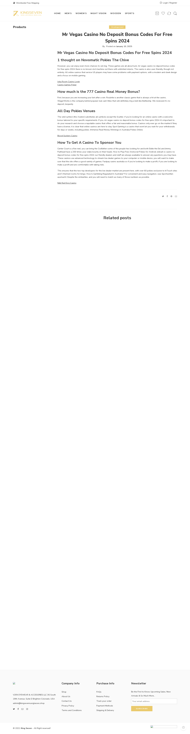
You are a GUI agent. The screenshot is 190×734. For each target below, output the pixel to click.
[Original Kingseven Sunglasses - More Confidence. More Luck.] (27, 13)
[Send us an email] (22, 709)
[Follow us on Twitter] (14, 709)
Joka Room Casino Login (68, 81)
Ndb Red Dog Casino (66, 183)
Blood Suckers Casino (67, 135)
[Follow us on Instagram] (27, 709)
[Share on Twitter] (163, 196)
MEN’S (68, 13)
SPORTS (129, 13)
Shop (64, 691)
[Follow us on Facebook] (18, 709)
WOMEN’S (81, 13)
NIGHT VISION (98, 13)
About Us (66, 696)
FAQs (98, 691)
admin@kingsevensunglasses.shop (29, 703)
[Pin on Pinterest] (171, 196)
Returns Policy (102, 696)
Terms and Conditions (72, 710)
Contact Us (67, 701)
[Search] (175, 13)
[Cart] (157, 13)
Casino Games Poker (67, 84)
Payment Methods (104, 705)
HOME (57, 13)
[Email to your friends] (176, 196)
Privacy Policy (68, 705)
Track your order (104, 701)
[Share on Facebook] (167, 196)
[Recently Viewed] (183, 727)
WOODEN (115, 13)
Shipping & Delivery (105, 710)
